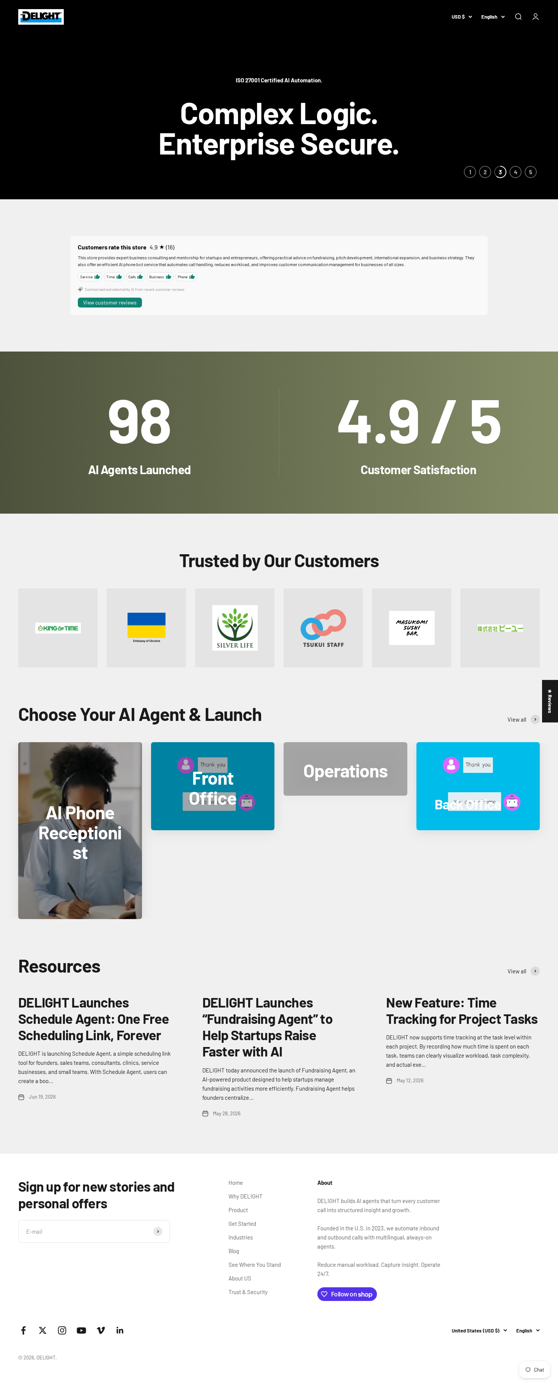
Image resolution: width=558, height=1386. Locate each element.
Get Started (242, 1223)
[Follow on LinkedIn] (120, 1330)
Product (238, 1209)
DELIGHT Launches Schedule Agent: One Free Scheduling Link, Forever (93, 1018)
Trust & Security (248, 1291)
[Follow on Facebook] (23, 1330)
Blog (234, 1250)
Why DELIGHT (246, 1196)
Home (236, 1182)
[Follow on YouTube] (81, 1330)
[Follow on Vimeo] (101, 1330)
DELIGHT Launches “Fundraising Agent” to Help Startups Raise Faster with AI (267, 1027)
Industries (241, 1237)
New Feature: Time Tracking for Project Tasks (462, 1010)
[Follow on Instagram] (62, 1330)
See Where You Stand (255, 1264)
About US (240, 1278)
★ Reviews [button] (550, 701)
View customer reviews (110, 302)
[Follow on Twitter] (43, 1330)
